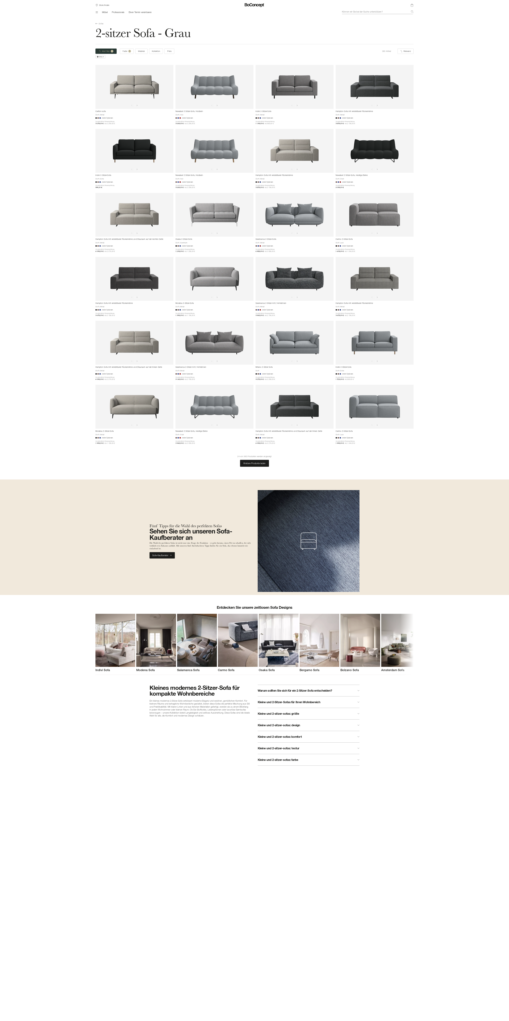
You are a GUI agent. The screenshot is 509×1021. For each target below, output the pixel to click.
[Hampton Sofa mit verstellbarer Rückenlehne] (375, 87)
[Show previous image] (131, 105)
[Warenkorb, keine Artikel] (412, 5)
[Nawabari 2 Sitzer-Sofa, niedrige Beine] (375, 151)
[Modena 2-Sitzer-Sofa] (214, 279)
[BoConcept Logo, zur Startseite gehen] (254, 5)
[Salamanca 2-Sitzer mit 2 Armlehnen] (295, 279)
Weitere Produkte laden (254, 463)
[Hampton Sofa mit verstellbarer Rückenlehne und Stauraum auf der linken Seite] (134, 343)
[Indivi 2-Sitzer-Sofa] (295, 87)
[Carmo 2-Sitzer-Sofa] (375, 215)
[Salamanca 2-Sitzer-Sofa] (295, 215)
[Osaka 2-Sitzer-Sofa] (214, 215)
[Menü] (96, 12)
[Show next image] (137, 105)
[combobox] (377, 11)
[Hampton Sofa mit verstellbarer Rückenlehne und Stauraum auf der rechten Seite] (134, 215)
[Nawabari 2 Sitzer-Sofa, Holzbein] (214, 87)
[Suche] (412, 12)
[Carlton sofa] (134, 87)
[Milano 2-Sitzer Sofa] (295, 343)
